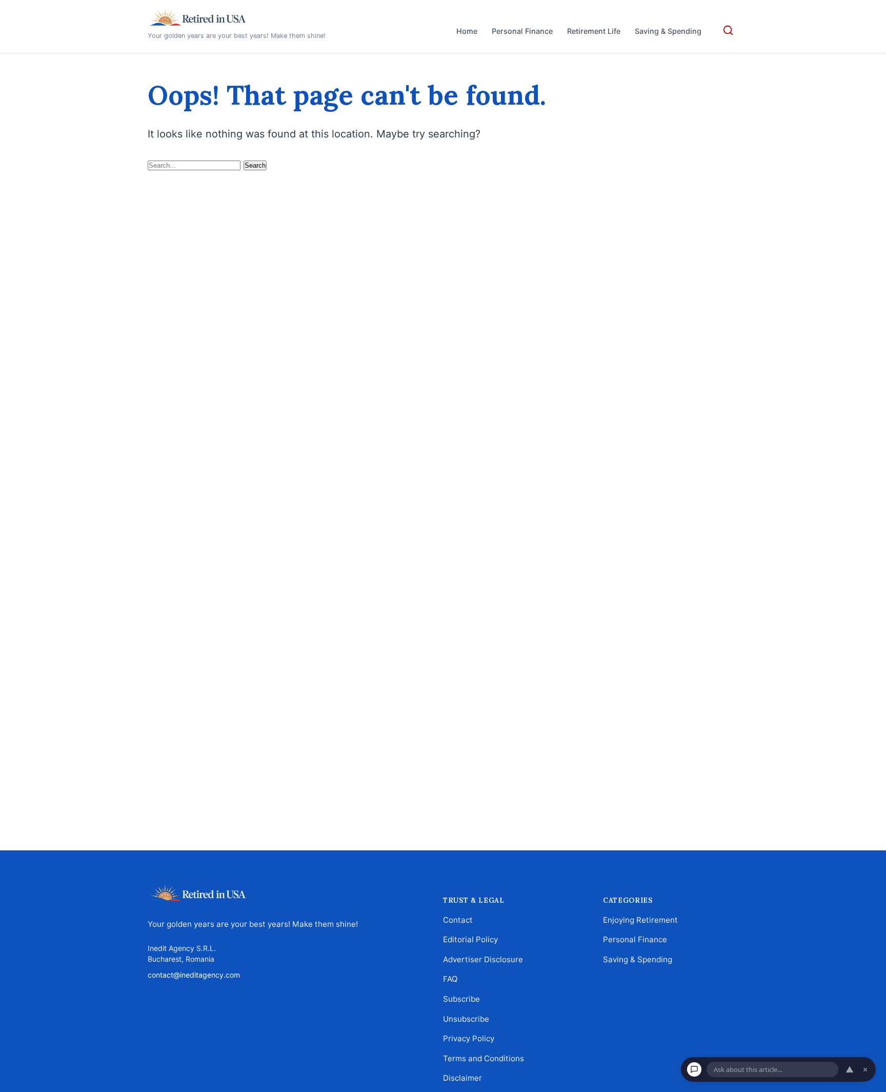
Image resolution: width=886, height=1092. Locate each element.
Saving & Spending (668, 31)
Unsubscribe (466, 1019)
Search (255, 165)
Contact (458, 920)
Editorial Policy (470, 940)
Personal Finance (522, 31)
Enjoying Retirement (640, 920)
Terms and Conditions (483, 1058)
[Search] (728, 30)
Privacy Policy (468, 1038)
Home (466, 31)
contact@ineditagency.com (194, 974)
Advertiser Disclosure (483, 959)
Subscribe (461, 999)
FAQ (450, 979)
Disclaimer (462, 1078)
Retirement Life (593, 31)
